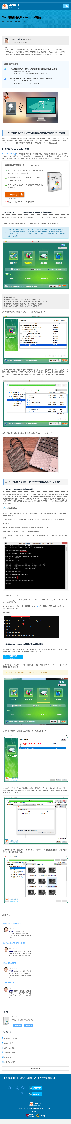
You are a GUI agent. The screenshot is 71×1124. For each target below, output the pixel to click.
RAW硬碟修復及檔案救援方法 (12, 923)
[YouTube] (17, 1088)
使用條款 (29, 1078)
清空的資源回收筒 (33, 170)
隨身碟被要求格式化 (14, 177)
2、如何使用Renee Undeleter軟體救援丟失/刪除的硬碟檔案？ (29, 74)
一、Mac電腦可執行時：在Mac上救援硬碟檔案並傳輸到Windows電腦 (32, 69)
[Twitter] (23, 1088)
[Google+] (23, 1093)
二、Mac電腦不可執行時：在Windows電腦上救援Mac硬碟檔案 (30, 78)
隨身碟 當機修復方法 (9, 963)
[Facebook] (10, 1088)
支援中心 (15, 1078)
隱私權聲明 (43, 1078)
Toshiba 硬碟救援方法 (10, 983)
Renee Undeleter (17, 1017)
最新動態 (9, 1078)
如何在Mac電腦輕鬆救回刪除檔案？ (14, 943)
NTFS (38, 606)
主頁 (3, 1078)
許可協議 (36, 1078)
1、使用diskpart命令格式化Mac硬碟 (22, 81)
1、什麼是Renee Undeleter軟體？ (21, 71)
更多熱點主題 (35, 1068)
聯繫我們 (22, 1078)
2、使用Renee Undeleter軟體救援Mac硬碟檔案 (25, 83)
